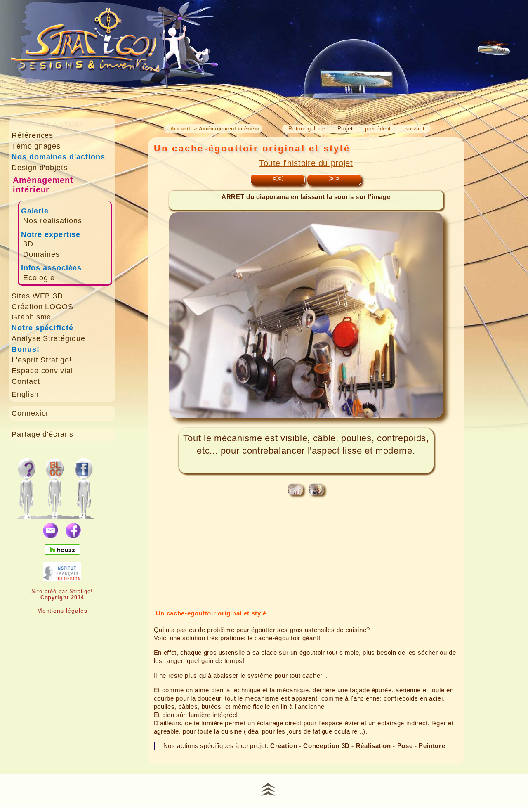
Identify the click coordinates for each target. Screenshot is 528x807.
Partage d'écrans (42, 434)
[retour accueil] (115, 54)
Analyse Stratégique (48, 338)
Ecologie (39, 278)
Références (33, 135)
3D (28, 244)
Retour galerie (306, 128)
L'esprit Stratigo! (42, 360)
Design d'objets (40, 167)
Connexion (31, 413)
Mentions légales (62, 610)
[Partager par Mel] (50, 531)
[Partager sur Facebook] (73, 531)
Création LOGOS (42, 307)
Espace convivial (42, 371)
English (25, 394)
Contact (26, 381)
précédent (378, 128)
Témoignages (36, 146)
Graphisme (32, 317)
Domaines (41, 254)
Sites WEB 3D (38, 296)
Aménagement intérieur (43, 184)
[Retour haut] (268, 788)
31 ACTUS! (62, 125)
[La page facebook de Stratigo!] (91, 484)
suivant (414, 128)
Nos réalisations (52, 221)
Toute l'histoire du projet (306, 163)
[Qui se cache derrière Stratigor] (26, 484)
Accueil (180, 128)
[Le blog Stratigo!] (56, 484)
